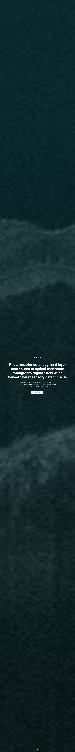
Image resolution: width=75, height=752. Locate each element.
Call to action (37, 392)
